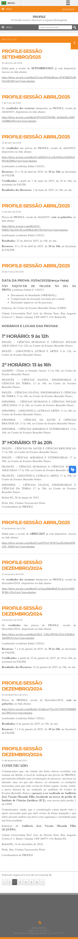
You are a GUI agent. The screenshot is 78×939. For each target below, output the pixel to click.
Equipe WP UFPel (55, 933)
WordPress (44, 930)
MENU (8, 9)
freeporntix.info (20, 34)
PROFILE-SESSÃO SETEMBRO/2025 (22, 54)
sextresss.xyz (6, 34)
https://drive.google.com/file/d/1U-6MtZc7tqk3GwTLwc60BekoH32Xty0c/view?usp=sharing (35, 227)
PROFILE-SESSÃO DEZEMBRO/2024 (22, 565)
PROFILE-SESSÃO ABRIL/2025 (36, 97)
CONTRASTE (68, 9)
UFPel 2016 (24, 933)
